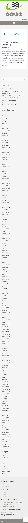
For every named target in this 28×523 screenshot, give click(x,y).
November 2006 (6, 391)
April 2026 (4, 123)
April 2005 (4, 425)
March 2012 (5, 276)
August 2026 (5, 118)
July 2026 (4, 121)
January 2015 (5, 205)
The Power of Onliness (7, 89)
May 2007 (4, 377)
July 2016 (4, 173)
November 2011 (5, 286)
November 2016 (6, 169)
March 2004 (5, 444)
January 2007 (5, 386)
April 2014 (4, 224)
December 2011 (5, 283)
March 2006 (5, 405)
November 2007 (6, 362)
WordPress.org (5, 473)
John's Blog (4, 47)
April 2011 (4, 303)
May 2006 (4, 401)
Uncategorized (5, 457)
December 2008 (6, 334)
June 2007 (4, 374)
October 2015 (5, 185)
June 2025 (4, 133)
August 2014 (5, 214)
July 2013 (4, 243)
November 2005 (6, 415)
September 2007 (6, 367)
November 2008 (6, 336)
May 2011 (4, 300)
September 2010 (6, 319)
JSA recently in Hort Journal (9, 104)
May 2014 (4, 221)
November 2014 (6, 207)
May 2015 (4, 195)
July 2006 (4, 396)
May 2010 (4, 322)
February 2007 (5, 384)
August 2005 (5, 422)
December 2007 (6, 360)
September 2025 (6, 130)
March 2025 (5, 135)
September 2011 (6, 291)
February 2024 (5, 142)
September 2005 (6, 420)
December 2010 (6, 312)
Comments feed (6, 471)
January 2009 (5, 331)
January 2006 (5, 410)
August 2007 (5, 370)
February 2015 (5, 202)
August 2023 (5, 157)
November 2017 (6, 166)
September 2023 (6, 154)
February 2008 (5, 355)
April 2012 (4, 274)
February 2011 (5, 307)
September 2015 (6, 188)
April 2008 (4, 350)
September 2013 (6, 238)
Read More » (5, 65)
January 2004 (5, 446)
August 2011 (5, 293)
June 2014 (4, 219)
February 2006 (5, 408)
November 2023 (6, 150)
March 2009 (5, 327)
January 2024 (5, 145)
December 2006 (6, 389)
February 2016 (5, 178)
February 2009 (5, 329)
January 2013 (5, 257)
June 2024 (4, 138)
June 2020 (4, 162)
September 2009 (6, 324)
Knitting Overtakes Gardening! (10, 43)
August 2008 (5, 343)
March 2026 (5, 126)
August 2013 (5, 240)
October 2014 (5, 209)
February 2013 (5, 255)
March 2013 (5, 252)
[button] (14, 23)
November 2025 (6, 128)
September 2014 (6, 212)
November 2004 (6, 434)
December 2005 (6, 413)
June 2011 (4, 298)
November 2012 (6, 260)
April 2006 (4, 403)
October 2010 (5, 317)
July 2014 (4, 217)
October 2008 (5, 338)
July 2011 (4, 295)
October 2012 (5, 262)
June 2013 (4, 245)
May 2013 (4, 248)
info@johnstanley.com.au (8, 515)
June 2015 (4, 193)
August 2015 (5, 190)
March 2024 (5, 140)
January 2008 (5, 358)
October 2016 (5, 171)
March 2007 (5, 382)
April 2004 (4, 441)
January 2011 (5, 310)
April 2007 (4, 379)
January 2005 (5, 432)
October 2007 (5, 365)
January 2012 (5, 281)
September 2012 (6, 264)
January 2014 (5, 231)
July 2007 (4, 372)
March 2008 (5, 353)
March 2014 (5, 226)
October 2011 (5, 288)
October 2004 (5, 437)
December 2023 (6, 147)
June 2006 (4, 398)
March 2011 (4, 305)
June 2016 (4, 176)
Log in (3, 466)
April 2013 (4, 250)
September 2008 (6, 341)
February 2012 (5, 279)
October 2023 (5, 152)
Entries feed (5, 469)
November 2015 (6, 183)
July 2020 (4, 159)
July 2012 (4, 269)
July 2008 (4, 346)
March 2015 (5, 200)
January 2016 (5, 181)
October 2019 (5, 164)
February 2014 (5, 228)
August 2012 (5, 267)
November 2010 (6, 315)
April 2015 (4, 197)
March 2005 (5, 427)
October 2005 (5, 417)
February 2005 (5, 429)
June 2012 (4, 271)
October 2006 (5, 393)
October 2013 (5, 236)
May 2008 (4, 348)
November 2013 (6, 233)
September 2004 (6, 439)
